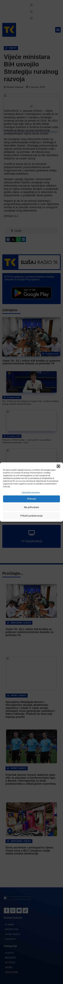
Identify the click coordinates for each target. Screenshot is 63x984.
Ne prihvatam (31, 507)
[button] (58, 466)
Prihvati (31, 498)
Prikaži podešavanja (31, 515)
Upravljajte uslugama (31, 492)
